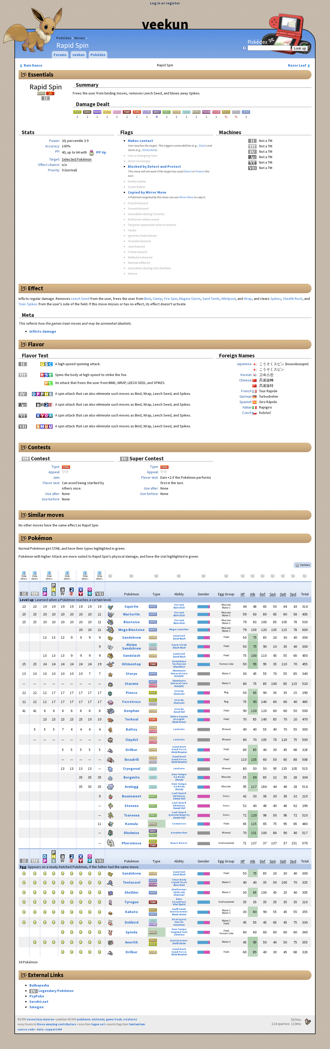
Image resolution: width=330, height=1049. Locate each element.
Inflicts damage (42, 331)
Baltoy (131, 729)
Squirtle (131, 606)
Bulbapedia (39, 985)
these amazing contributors (56, 1024)
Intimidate (179, 661)
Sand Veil (179, 635)
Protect (199, 171)
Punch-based (138, 203)
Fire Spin (170, 298)
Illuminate (179, 670)
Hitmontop (131, 664)
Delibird (131, 922)
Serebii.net (38, 1001)
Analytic (179, 676)
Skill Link (179, 892)
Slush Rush (179, 647)
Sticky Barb (149, 150)
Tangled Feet (179, 932)
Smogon (36, 1007)
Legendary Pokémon (55, 990)
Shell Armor (179, 722)
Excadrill (132, 759)
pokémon (83, 1019)
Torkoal (131, 719)
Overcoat (179, 693)
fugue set (98, 1024)
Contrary (179, 934)
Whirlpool (228, 298)
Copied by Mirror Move (147, 192)
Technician (179, 664)
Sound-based (138, 208)
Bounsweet (131, 796)
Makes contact (140, 140)
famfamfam (137, 1024)
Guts (179, 899)
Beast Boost (178, 843)
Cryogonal (131, 768)
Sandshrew (131, 637)
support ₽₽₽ (53, 1029)
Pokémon (40, 538)
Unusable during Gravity (146, 214)
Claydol (131, 739)
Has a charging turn (142, 155)
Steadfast (179, 666)
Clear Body (179, 879)
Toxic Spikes (28, 304)
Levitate (179, 729)
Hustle (179, 922)
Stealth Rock (292, 298)
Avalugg (131, 786)
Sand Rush (179, 638)
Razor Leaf (297, 65)
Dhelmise (131, 832)
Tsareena (131, 815)
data (40, 1029)
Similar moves (46, 514)
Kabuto (131, 911)
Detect (187, 171)
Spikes (275, 298)
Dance (132, 273)
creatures (130, 1019)
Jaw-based (136, 246)
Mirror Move (186, 197)
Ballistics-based (140, 257)
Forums (60, 54)
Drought (179, 719)
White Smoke (179, 716)
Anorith (131, 942)
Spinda (131, 932)
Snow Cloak (179, 644)
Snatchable (136, 187)
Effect (35, 288)
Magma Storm (190, 298)
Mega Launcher (179, 629)
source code (26, 1029)
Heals (132, 230)
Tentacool (131, 882)
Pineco (131, 692)
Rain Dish (179, 607)
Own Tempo (179, 774)
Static (202, 145)
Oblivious (179, 796)
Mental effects (139, 262)
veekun (165, 24)
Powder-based (139, 241)
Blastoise (131, 622)
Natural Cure (179, 673)
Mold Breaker (179, 752)
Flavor (36, 344)
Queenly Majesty (178, 814)
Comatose (179, 823)
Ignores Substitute (142, 235)
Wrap (248, 298)
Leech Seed (80, 298)
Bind (147, 298)
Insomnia (179, 924)
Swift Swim (179, 909)
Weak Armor (179, 914)
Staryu (131, 673)
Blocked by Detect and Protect (154, 166)
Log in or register (165, 3)
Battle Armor (179, 911)
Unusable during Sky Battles (149, 268)
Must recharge (139, 161)
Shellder (132, 892)
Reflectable (137, 181)
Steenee (132, 805)
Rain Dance (32, 65)
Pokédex (63, 38)
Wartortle (131, 614)
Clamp (157, 298)
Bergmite (131, 777)
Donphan (131, 710)
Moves (79, 38)
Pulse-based (137, 252)
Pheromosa (131, 843)
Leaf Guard (179, 793)
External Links (45, 975)
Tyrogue (131, 902)
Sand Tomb (210, 298)
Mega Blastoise (131, 629)
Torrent (179, 604)
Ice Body (179, 777)
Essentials (40, 74)
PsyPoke (36, 996)
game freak (114, 1019)
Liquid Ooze (179, 882)
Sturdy (179, 691)
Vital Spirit (178, 904)
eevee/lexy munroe (40, 1019)
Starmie (131, 683)
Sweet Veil (179, 798)
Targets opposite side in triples (152, 224)
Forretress (131, 701)
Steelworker (179, 832)
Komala (131, 823)
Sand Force (178, 749)
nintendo (98, 1019)
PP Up (100, 152)
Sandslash (131, 655)
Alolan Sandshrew (131, 646)
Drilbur (131, 749)
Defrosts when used (143, 219)
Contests (39, 447)
